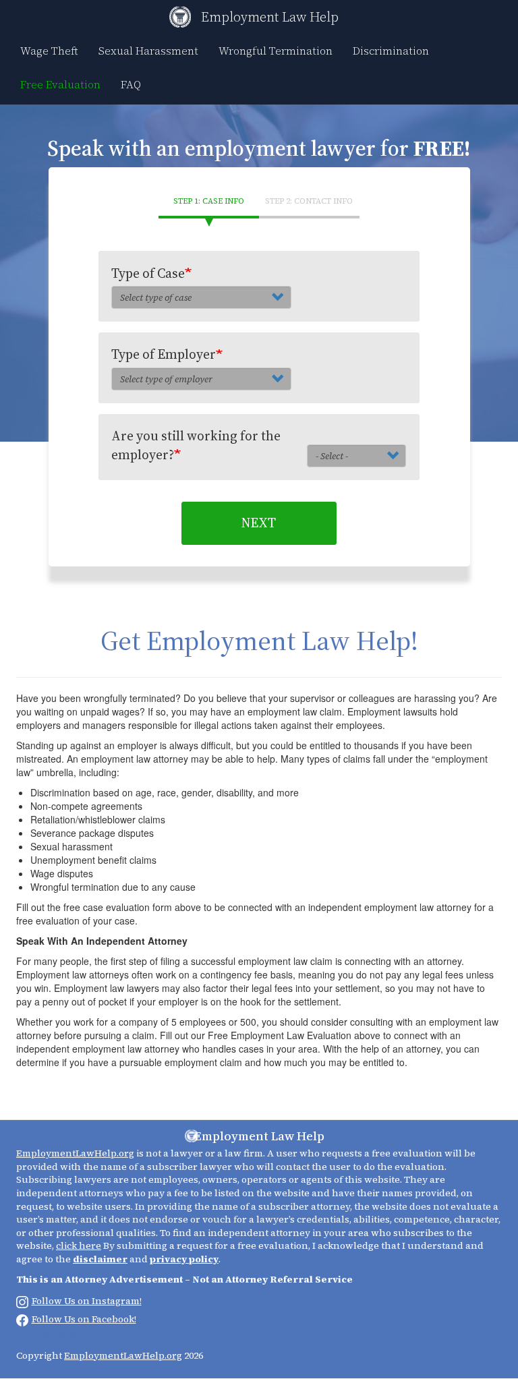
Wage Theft (49, 50)
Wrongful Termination (276, 50)
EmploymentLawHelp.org (75, 1153)
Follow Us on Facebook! (84, 1319)
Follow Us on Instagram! (87, 1301)
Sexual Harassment (148, 50)
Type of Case (148, 273)
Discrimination (391, 50)
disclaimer (100, 1259)
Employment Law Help (270, 16)
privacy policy (184, 1259)
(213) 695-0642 (46, 1335)
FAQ (131, 84)
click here (78, 1245)
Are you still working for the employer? (196, 445)
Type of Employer (163, 354)
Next (258, 522)
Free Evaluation (60, 84)
